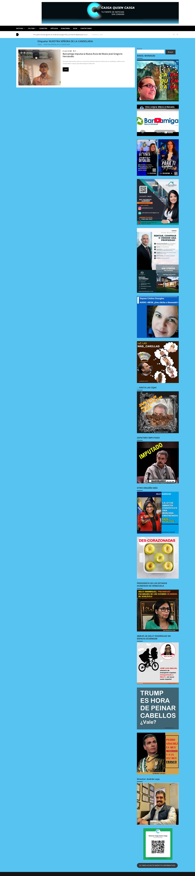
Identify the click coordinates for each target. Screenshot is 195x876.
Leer (65, 69)
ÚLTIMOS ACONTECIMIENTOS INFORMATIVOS (157, 865)
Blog (75, 28)
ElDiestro (43, 28)
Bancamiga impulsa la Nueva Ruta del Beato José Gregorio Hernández (92, 55)
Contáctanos (86, 28)
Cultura (31, 28)
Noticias (19, 28)
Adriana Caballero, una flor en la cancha (46, 35)
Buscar (139, 48)
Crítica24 (54, 28)
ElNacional (65, 28)
